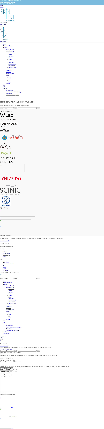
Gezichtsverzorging (10, 51)
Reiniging (10, 54)
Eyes (9, 77)
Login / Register (6, 333)
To (13, 368)
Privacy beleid (6, 262)
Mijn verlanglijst (6, 255)
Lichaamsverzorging (10, 73)
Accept (10, 349)
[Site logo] (8, 21)
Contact (4, 267)
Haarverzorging (9, 70)
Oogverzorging (11, 65)
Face (9, 82)
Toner (9, 57)
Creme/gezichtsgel (12, 64)
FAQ (4, 265)
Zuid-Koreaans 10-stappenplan (12, 95)
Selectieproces (9, 93)
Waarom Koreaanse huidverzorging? (13, 92)
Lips (9, 80)
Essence (10, 59)
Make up (7, 75)
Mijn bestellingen (6, 253)
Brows (9, 78)
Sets (9, 68)
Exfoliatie (10, 56)
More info (4, 349)
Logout (4, 256)
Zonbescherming (12, 67)
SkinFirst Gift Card (10, 49)
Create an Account (4, 346)
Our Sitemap (5, 270)
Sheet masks (11, 62)
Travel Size (8, 83)
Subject (15, 371)
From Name (16, 369)
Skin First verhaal (9, 90)
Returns (4, 268)
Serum (9, 60)
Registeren (5, 251)
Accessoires (8, 72)
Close (1, 337)
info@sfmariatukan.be (4, 240)
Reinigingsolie (11, 53)
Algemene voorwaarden (8, 263)
